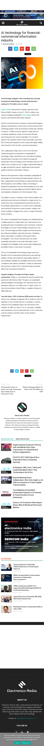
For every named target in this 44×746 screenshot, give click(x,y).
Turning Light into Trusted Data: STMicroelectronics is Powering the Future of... (26, 567)
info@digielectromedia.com (26, 718)
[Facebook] (16, 732)
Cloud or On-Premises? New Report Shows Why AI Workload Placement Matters (27, 504)
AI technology (26, 115)
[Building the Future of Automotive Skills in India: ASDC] (6, 609)
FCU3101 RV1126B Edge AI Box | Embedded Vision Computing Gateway (26, 459)
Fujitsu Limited (6, 109)
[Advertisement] (22, 341)
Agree (17, 743)
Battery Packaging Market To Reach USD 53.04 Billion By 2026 (33, 389)
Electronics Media (8, 44)
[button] (41, 23)
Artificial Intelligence (5, 462)
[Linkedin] (22, 732)
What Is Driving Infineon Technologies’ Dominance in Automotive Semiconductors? (26, 577)
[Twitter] (28, 732)
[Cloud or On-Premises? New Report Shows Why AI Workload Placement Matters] (6, 505)
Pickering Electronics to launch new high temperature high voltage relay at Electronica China (11, 390)
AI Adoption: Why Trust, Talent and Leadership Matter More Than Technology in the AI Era (27, 469)
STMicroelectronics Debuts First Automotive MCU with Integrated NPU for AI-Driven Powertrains (27, 588)
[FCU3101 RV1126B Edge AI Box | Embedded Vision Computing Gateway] (6, 459)
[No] (41, 739)
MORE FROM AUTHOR (22, 439)
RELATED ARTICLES (7, 439)
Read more (26, 743)
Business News (6, 450)
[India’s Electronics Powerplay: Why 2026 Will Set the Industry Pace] (6, 599)
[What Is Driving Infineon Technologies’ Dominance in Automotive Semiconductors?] (6, 577)
